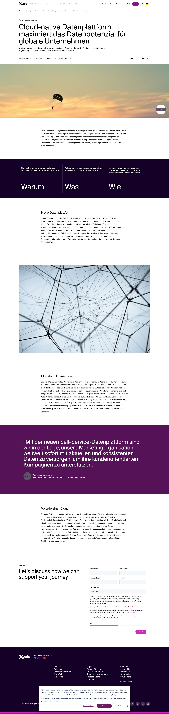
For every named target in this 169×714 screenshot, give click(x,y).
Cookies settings (88, 706)
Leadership (125, 669)
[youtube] (143, 704)
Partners (107, 4)
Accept (104, 706)
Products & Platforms (75, 4)
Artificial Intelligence (36, 4)
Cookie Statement (95, 671)
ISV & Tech (67, 58)
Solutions (112, 4)
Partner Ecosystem (62, 671)
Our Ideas (58, 677)
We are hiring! (126, 681)
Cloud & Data (63, 4)
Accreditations (93, 677)
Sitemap (90, 679)
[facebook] (138, 704)
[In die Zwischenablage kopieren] (148, 58)
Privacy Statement (95, 669)
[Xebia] (23, 3)
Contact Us (125, 671)
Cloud (48, 58)
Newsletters (125, 677)
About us (124, 666)
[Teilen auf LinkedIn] (138, 58)
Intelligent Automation (51, 4)
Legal (89, 666)
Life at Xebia (125, 674)
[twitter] (132, 704)
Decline (120, 706)
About (128, 4)
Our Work (58, 674)
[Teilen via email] (143, 58)
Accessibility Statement (97, 674)
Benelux (29, 58)
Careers (123, 4)
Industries (101, 4)
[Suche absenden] (142, 4)
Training (118, 4)
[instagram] (148, 704)
